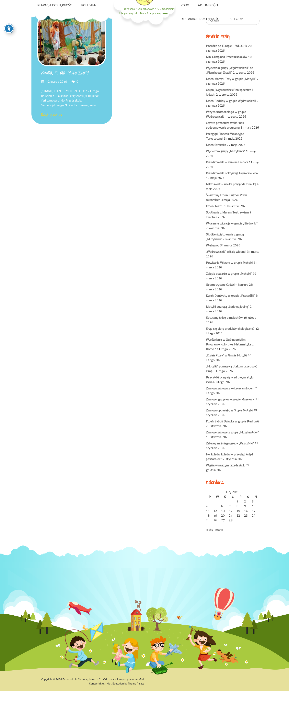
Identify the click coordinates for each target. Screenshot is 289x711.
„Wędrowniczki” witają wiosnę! (226, 251)
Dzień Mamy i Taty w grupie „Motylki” (231, 78)
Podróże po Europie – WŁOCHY (226, 45)
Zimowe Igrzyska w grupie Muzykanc (230, 399)
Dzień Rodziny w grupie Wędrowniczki (231, 100)
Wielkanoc (212, 245)
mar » (219, 529)
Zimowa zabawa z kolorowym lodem (230, 388)
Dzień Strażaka (216, 144)
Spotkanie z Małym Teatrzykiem (227, 212)
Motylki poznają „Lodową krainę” (227, 306)
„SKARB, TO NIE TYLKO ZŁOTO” (65, 73)
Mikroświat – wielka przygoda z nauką (231, 184)
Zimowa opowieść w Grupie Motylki (229, 410)
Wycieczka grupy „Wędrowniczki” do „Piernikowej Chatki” (229, 70)
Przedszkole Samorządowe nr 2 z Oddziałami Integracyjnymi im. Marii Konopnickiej (103, 681)
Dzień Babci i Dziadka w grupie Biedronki (232, 421)
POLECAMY (89, 5)
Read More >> (52, 115)
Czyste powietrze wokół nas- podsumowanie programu (225, 125)
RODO (185, 5)
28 (230, 520)
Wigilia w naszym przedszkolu (225, 465)
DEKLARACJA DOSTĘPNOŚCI (52, 5)
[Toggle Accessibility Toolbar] (9, 28)
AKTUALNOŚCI (208, 5)
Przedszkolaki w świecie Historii (227, 162)
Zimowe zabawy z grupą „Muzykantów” (232, 432)
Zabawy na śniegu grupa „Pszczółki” (230, 443)
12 (215, 510)
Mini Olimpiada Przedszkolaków (226, 56)
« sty (209, 529)
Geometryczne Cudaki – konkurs (227, 284)
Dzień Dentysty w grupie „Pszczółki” (230, 295)
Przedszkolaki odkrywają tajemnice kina (232, 173)
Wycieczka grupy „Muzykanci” (225, 151)
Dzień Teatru (214, 206)
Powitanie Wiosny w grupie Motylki (229, 262)
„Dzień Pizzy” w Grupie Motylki (226, 355)
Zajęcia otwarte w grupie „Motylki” (229, 273)
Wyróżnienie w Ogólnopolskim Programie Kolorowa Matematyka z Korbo (230, 344)
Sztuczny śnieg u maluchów (224, 317)
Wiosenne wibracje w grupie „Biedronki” (232, 223)
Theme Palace (136, 683)
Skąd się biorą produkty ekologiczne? (230, 328)
